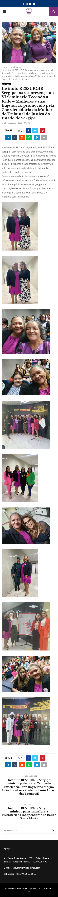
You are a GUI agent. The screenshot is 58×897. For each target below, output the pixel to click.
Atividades (6, 84)
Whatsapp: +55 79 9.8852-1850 (20, 873)
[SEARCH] (52, 830)
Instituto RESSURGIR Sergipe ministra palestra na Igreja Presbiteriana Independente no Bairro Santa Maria (29, 813)
